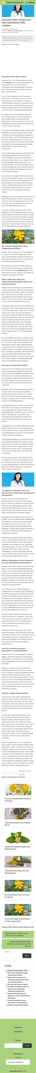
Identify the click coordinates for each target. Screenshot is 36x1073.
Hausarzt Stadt (18, 30)
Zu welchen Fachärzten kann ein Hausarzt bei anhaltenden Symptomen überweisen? (18, 989)
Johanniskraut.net (14, 2)
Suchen (7, 952)
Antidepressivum (22, 270)
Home (9, 30)
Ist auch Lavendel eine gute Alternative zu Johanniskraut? (18, 1002)
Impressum (18, 1027)
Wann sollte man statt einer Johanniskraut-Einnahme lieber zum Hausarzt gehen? (18, 980)
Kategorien (18, 1057)
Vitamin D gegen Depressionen (18, 1005)
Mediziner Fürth (28, 927)
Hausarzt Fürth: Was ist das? (17, 970)
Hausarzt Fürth (18, 927)
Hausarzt (9, 82)
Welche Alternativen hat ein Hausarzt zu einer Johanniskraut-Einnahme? (19, 996)
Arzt (13, 30)
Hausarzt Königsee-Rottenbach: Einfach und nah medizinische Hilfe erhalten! (19, 944)
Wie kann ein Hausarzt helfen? (18, 984)
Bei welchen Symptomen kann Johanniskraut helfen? (18, 974)
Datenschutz (18, 1031)
